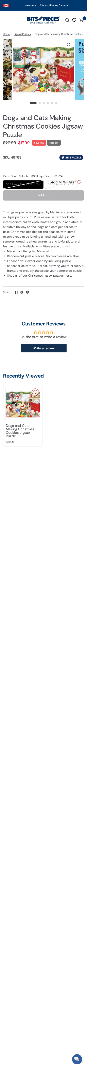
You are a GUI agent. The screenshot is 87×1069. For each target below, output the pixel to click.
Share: (7, 292)
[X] (21, 292)
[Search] (67, 20)
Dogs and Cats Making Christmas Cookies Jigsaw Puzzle (20, 431)
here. (68, 276)
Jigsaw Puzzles (22, 34)
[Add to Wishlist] (35, 392)
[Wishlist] (74, 20)
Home (6, 34)
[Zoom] (68, 45)
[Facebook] (16, 292)
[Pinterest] (27, 292)
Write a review (44, 348)
